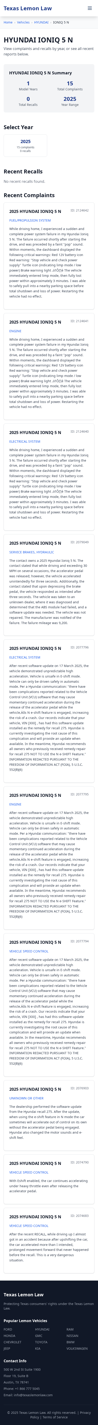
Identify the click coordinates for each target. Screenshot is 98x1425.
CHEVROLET (12, 1342)
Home (8, 22)
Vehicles (23, 22)
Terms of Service (55, 1417)
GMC (38, 1335)
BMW (71, 1342)
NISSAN (72, 1335)
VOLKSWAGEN (77, 1348)
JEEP (7, 1348)
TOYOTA (41, 1342)
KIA (37, 1348)
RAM (70, 1329)
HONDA (9, 1335)
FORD (8, 1329)
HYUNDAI (41, 22)
